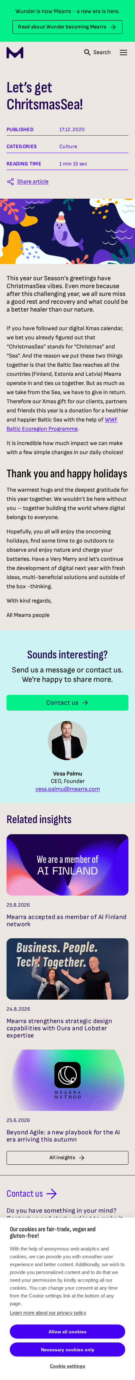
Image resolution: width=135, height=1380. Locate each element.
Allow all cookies (67, 1331)
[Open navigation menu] (123, 52)
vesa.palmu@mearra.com (67, 789)
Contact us (62, 703)
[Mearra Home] (15, 52)
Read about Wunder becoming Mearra (62, 27)
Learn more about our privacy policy (48, 1312)
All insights (62, 1158)
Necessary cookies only (67, 1349)
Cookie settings (67, 1366)
